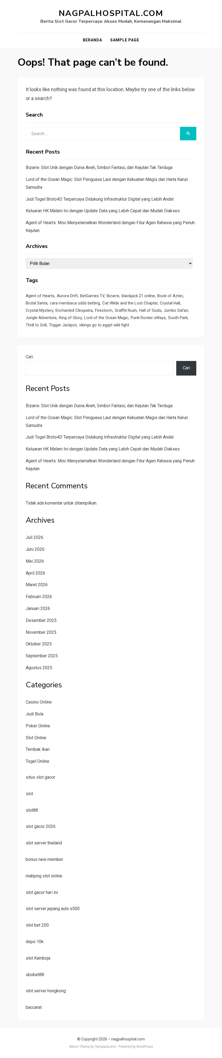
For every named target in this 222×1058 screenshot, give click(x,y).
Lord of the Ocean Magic (106, 317)
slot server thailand (44, 842)
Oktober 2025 (39, 643)
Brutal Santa (36, 303)
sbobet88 (35, 974)
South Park (178, 317)
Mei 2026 (35, 561)
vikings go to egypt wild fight (104, 325)
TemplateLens (105, 1047)
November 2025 (41, 632)
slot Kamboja (38, 958)
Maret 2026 (37, 584)
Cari (29, 356)
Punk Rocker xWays (148, 317)
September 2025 (42, 655)
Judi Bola (34, 714)
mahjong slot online (44, 875)
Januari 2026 (38, 608)
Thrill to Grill (36, 325)
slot (29, 793)
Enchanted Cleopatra (74, 310)
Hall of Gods (150, 310)
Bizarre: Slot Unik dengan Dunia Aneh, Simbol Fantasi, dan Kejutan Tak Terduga (99, 167)
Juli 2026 (34, 537)
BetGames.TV (92, 295)
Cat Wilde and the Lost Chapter (130, 303)
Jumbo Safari (176, 310)
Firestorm (103, 310)
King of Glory (70, 317)
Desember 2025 (41, 620)
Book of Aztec (170, 295)
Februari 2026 (39, 596)
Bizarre (113, 295)
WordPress (144, 1047)
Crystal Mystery (39, 310)
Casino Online (39, 702)
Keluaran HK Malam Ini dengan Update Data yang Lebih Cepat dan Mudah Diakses (103, 210)
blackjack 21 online (138, 295)
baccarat (34, 1007)
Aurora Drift (67, 295)
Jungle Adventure (41, 317)
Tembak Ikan (38, 749)
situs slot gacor (40, 777)
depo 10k (35, 941)
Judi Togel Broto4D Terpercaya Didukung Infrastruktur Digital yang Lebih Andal (100, 199)
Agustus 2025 (39, 667)
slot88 (32, 810)
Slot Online (36, 737)
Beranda (92, 40)
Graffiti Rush (126, 310)
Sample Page (124, 40)
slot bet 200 (37, 925)
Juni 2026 (35, 549)
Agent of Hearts (40, 295)
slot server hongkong (46, 990)
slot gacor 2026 (41, 826)
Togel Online (37, 761)
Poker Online (38, 725)
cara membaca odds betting (75, 303)
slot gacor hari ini (42, 892)
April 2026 (35, 573)
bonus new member (44, 859)
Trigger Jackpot (63, 325)
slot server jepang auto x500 (53, 908)
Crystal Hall (170, 303)
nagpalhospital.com (111, 13)
